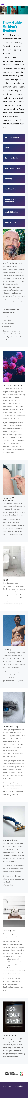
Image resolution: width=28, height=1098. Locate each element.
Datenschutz (19, 1086)
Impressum (7, 1086)
